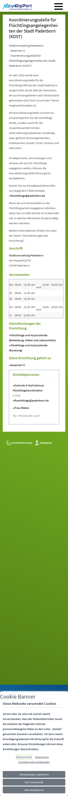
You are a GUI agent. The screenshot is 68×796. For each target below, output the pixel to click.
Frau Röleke (22, 408)
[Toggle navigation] (58, 6)
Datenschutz (24, 757)
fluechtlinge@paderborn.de (28, 195)
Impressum (42, 757)
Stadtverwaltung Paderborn (26, 45)
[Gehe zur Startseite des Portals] (16, 6)
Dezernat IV (18, 50)
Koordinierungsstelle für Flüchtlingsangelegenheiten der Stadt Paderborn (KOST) (32, 60)
